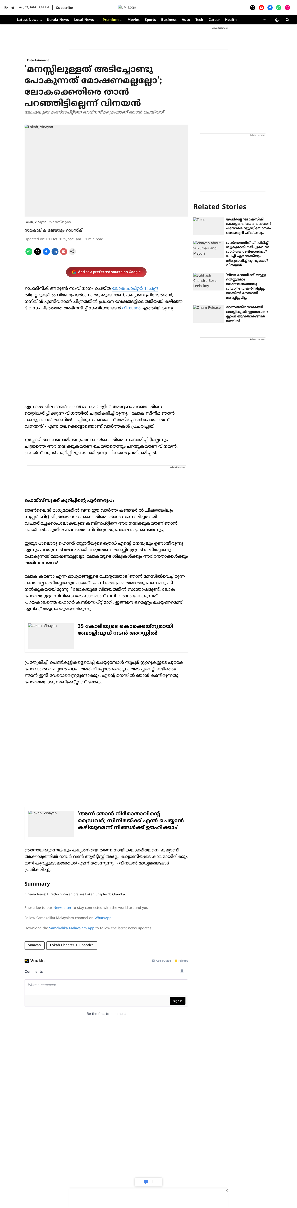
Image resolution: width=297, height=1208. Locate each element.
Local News (84, 20)
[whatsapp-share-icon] (28, 254)
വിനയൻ (131, 308)
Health (231, 20)
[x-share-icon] (37, 254)
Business (169, 20)
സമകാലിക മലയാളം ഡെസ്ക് (53, 230)
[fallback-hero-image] (208, 226)
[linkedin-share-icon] (55, 254)
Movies (133, 20)
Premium (111, 20)
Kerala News (58, 20)
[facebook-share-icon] (46, 254)
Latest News (27, 20)
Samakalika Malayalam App (71, 928)
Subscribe (64, 8)
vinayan (34, 945)
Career (214, 20)
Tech (199, 20)
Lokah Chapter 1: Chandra (71, 945)
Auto (186, 20)
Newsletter (62, 908)
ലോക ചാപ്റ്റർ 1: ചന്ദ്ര (135, 289)
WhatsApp (103, 918)
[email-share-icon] (63, 254)
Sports (150, 20)
